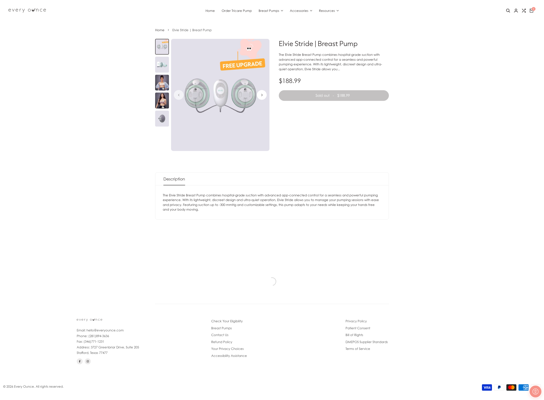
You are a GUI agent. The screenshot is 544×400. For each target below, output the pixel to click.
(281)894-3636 (98, 336)
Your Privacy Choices (227, 349)
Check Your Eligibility (227, 321)
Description (174, 179)
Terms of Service (358, 349)
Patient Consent (358, 328)
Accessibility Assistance (229, 356)
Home (159, 30)
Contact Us (219, 335)
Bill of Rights (354, 335)
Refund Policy (221, 342)
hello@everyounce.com (105, 330)
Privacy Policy (356, 321)
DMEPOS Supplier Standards (367, 342)
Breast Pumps (221, 328)
